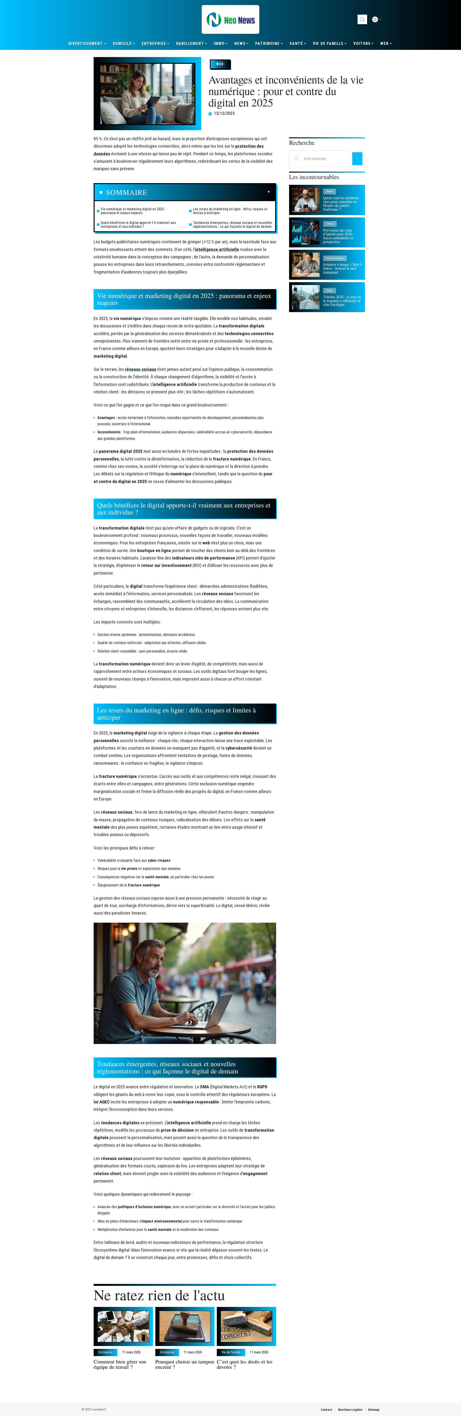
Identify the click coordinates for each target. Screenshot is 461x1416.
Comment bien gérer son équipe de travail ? (120, 1364)
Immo (330, 223)
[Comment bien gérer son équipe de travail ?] (123, 1326)
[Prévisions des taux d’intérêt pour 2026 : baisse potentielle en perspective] (306, 232)
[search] (362, 19)
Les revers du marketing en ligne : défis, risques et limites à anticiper (230, 211)
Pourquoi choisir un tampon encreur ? (184, 1364)
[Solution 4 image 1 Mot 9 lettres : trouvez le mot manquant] (306, 265)
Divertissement (335, 258)
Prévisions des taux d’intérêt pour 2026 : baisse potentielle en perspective (338, 235)
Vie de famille (231, 1352)
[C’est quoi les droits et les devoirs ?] (246, 1326)
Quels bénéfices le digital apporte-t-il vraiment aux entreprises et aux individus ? (138, 224)
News (330, 191)
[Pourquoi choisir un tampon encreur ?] (185, 1326)
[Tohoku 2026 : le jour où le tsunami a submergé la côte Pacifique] (306, 297)
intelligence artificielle (217, 249)
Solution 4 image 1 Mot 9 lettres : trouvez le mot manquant (342, 268)
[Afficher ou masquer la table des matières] (208, 192)
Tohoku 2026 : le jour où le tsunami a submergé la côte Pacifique (342, 300)
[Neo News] (230, 19)
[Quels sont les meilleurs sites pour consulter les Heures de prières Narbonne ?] (306, 200)
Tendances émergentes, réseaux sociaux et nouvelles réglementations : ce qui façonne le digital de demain (232, 224)
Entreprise (105, 1352)
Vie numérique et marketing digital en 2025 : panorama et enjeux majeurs (133, 211)
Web (220, 64)
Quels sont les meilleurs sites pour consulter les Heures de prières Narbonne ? (341, 203)
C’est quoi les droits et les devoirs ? (245, 1364)
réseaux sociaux (140, 369)
